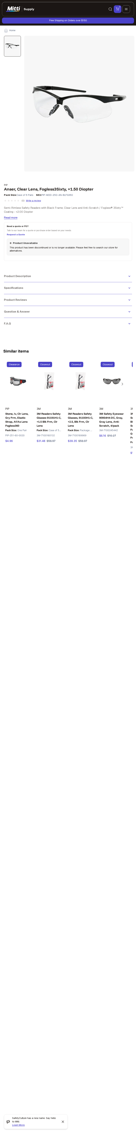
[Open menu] (126, 9)
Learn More (18, 1125)
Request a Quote (16, 234)
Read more (10, 217)
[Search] (110, 9)
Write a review (33, 200)
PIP (6, 185)
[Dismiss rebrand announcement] (63, 1121)
